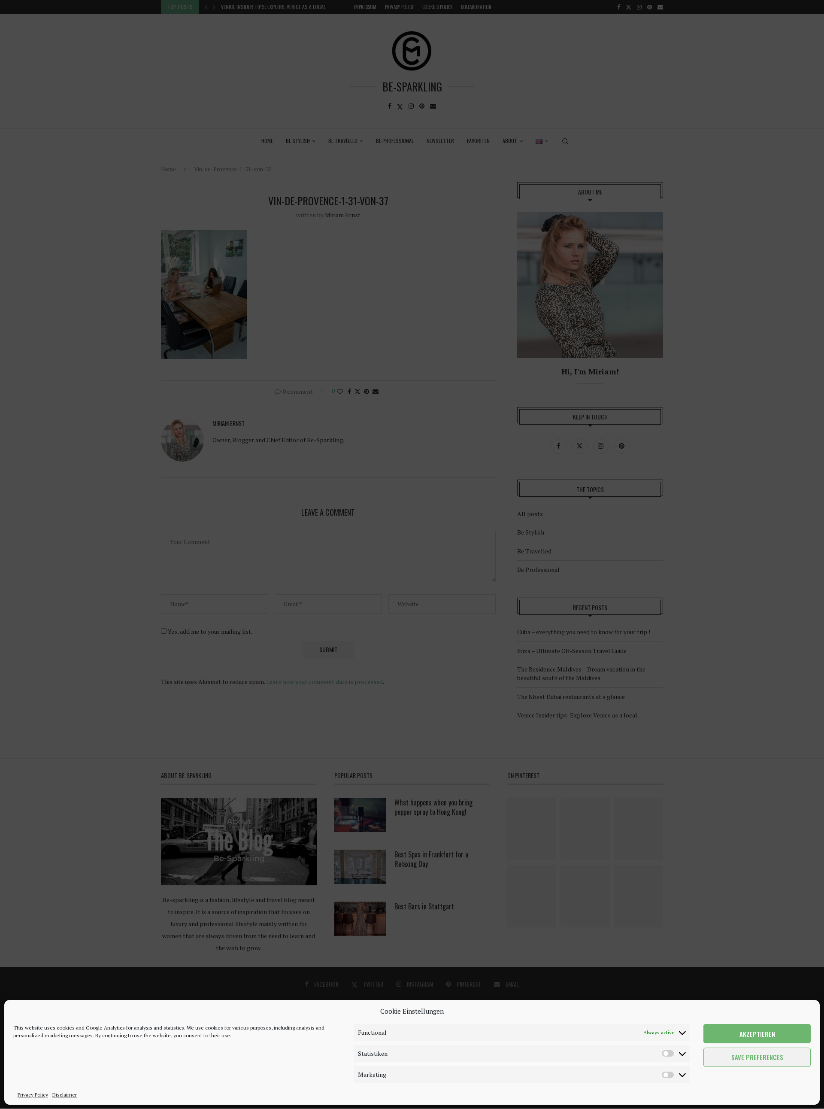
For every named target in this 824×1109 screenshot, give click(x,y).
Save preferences (757, 1057)
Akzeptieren (757, 1034)
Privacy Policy (33, 1094)
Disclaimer (64, 1094)
